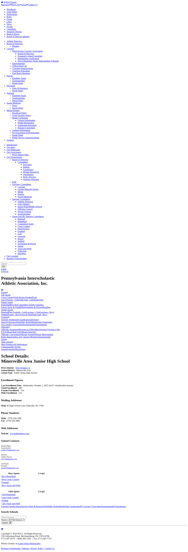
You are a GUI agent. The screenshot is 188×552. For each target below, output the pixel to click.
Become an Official (27, 329)
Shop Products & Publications (14, 344)
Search (5, 523)
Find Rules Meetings (21, 73)
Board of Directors (15, 44)
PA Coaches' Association (12, 324)
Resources (5, 5)
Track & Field (26, 315)
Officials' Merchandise (43, 334)
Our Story (11, 147)
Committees (23, 162)
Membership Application (28, 58)
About (24, 5)
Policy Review (29, 177)
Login (3, 269)
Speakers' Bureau (14, 31)
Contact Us (33, 5)
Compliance (28, 169)
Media (20, 192)
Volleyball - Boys (39, 315)
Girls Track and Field (11, 503)
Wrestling (22, 253)
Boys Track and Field (11, 485)
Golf (20, 234)
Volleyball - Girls (26, 300)
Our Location (12, 256)
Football (21, 231)
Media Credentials (20, 118)
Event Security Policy (21, 115)
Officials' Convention (10, 334)
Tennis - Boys (14, 315)
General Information (26, 120)
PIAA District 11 (23, 368)
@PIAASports (10, 2)
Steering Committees (21, 199)
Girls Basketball (8, 494)
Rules (9, 17)
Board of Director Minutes (18, 36)
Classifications (24, 320)
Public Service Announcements (25, 138)
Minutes (15, 46)
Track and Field (24, 249)
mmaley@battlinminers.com (10, 450)
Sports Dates (17, 83)
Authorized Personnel (27, 125)
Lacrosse (21, 236)
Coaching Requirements (22, 68)
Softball (21, 241)
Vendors (10, 140)
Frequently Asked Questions (30, 56)
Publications (12, 14)
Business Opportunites (11, 548)
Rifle (22, 307)
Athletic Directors (14, 41)
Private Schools (24, 211)
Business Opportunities (17, 258)
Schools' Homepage (9, 320)
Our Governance (14, 152)
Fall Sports (5, 295)
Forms (9, 19)
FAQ (3, 332)
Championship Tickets (11, 347)
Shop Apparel (7, 342)
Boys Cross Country (10, 479)
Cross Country (24, 226)
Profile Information (26, 123)
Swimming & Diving (27, 244)
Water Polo (38, 300)
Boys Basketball (9, 476)
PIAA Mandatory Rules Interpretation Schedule (38, 61)
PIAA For (15, 5)
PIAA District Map (20, 155)
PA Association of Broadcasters (25, 133)
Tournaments (41, 324)
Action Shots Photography (29, 543)
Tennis (20, 246)
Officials (5, 327)
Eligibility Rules (19, 78)
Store (3, 339)
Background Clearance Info (48, 329)
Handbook (11, 9)
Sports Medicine (14, 103)
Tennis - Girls (13, 300)
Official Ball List (19, 66)
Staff (14, 182)
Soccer (21, 239)
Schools (4, 317)
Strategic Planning (31, 179)
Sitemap (25, 548)
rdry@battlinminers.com (9, 459)
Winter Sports (7, 302)
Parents (10, 76)
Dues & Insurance (20, 88)
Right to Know (13, 34)
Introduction (12, 145)
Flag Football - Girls (17, 312)
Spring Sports (7, 310)
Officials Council (25, 209)
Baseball (21, 219)
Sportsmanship (18, 63)
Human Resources (31, 172)
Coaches (10, 49)
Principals (11, 86)
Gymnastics (39, 305)
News (9, 24)
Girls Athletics (24, 204)
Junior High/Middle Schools (30, 206)
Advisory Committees (21, 184)
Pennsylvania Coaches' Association (27, 51)
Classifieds (11, 29)
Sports (4, 292)
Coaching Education (21, 71)
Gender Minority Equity (28, 189)
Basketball (22, 221)
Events (10, 27)
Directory (35, 320)
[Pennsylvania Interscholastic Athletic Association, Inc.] (5, 271)
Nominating (28, 174)
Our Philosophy (13, 150)
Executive (27, 164)
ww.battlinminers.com (19, 433)
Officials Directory (28, 332)
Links (9, 22)
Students (10, 93)
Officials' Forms (27, 334)
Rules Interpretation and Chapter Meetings (19, 337)
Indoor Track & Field (10, 307)
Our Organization (14, 157)
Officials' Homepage (10, 329)
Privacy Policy (37, 548)
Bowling (14, 305)
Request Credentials (26, 128)
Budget (26, 167)
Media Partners (13, 110)
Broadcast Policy (19, 113)
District (4, 520)
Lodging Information (21, 130)
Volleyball (22, 251)
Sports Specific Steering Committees (28, 216)
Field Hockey (23, 229)
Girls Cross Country (10, 497)
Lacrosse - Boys (47, 312)
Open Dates (12, 12)
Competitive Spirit (25, 224)
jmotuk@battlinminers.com (10, 468)
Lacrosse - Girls (33, 312)
